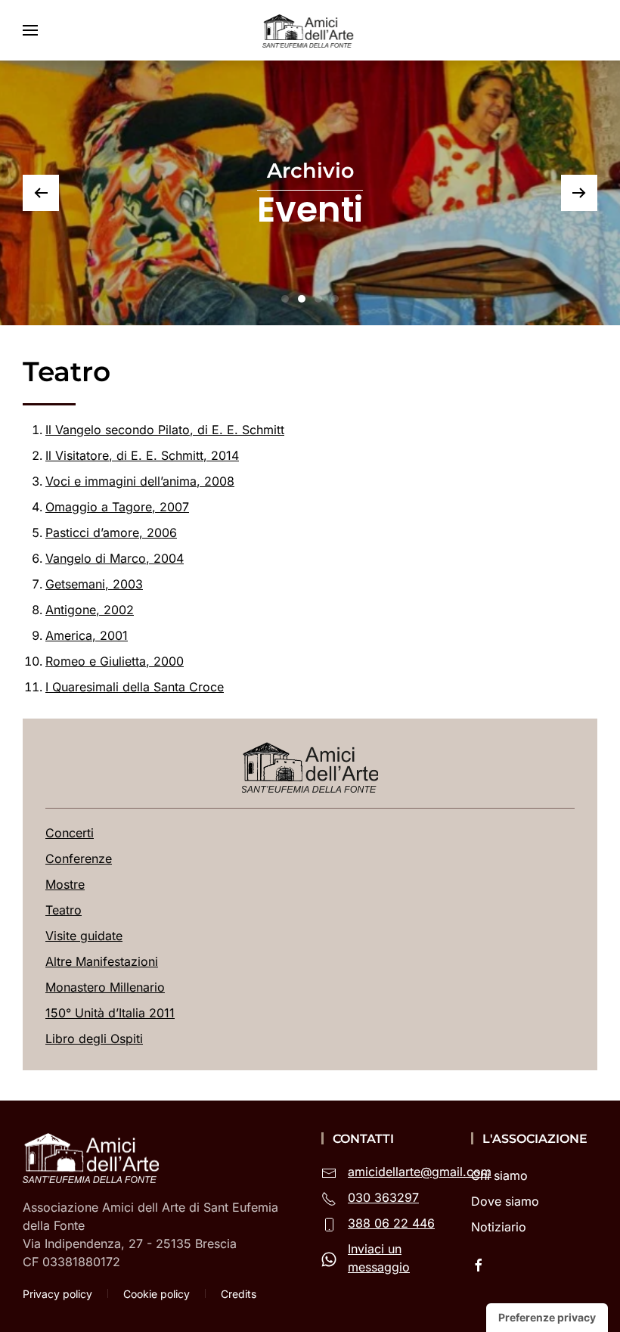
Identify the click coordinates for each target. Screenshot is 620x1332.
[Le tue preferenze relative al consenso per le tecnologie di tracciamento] (547, 1317)
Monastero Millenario (105, 987)
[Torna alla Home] (310, 30)
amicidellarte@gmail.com (419, 1171)
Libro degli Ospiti (94, 1038)
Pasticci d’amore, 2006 (111, 532)
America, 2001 (86, 635)
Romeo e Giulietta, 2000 (114, 661)
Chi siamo (499, 1175)
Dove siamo (505, 1201)
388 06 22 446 (391, 1223)
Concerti (69, 832)
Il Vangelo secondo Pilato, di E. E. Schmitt (164, 429)
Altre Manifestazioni (101, 961)
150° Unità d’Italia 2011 (110, 1012)
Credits (238, 1293)
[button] (30, 30)
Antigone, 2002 (89, 609)
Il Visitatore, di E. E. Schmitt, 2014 (142, 455)
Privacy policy (57, 1293)
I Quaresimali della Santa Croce (134, 686)
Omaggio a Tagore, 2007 (117, 506)
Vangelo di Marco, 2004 (114, 558)
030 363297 (383, 1197)
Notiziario (498, 1226)
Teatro (63, 909)
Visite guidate (83, 935)
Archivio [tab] (285, 299)
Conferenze (78, 858)
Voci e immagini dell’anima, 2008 (139, 481)
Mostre (65, 884)
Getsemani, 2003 (94, 583)
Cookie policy (156, 1293)
